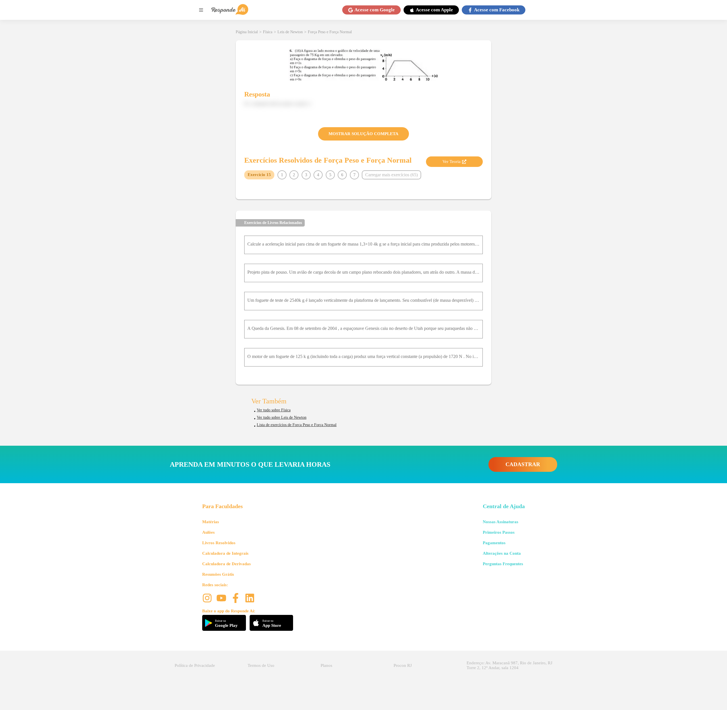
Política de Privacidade (195, 665)
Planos (326, 665)
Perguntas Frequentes (503, 564)
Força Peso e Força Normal (330, 32)
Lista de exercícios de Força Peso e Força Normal (297, 425)
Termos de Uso (261, 665)
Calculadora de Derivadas (226, 564)
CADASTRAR (522, 464)
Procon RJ (403, 665)
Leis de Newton (290, 32)
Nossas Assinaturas (500, 522)
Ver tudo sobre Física (274, 410)
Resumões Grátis (218, 574)
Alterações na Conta (502, 553)
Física (267, 32)
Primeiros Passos (499, 532)
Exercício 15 (259, 174)
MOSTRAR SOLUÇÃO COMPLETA (363, 133)
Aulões (208, 532)
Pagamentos (494, 543)
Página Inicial (247, 32)
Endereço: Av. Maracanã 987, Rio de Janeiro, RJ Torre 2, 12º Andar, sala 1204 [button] (509, 665)
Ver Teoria (451, 161)
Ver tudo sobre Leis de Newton (281, 417)
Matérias (210, 522)
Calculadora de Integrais (225, 553)
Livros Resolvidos (218, 543)
